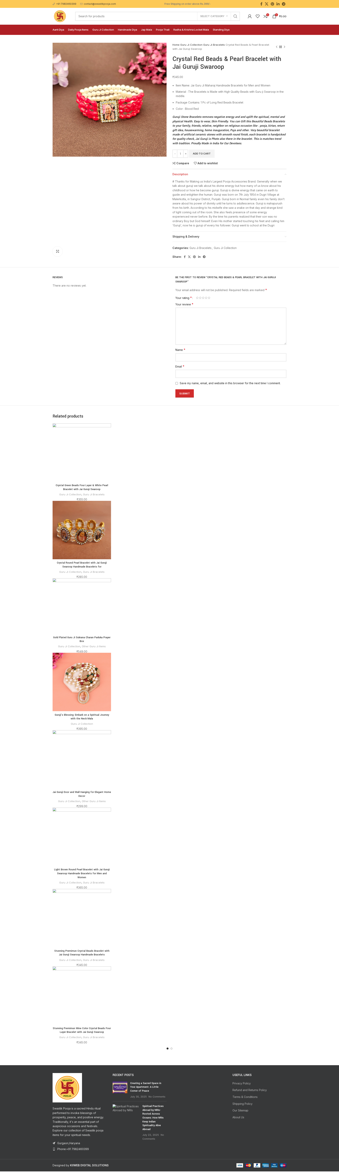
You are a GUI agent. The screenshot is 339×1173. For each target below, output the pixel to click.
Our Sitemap (240, 1110)
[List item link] (80, 1149)
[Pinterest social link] (272, 4)
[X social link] (267, 4)
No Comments (157, 1096)
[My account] (250, 16)
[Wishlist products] (258, 16)
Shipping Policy (242, 1103)
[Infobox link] (64, 4)
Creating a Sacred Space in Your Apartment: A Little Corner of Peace (145, 1087)
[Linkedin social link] (278, 4)
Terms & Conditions (245, 1097)
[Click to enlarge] (57, 251)
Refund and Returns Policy (249, 1090)
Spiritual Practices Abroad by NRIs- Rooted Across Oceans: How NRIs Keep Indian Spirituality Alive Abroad (153, 1117)
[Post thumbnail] (120, 1089)
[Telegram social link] (283, 4)
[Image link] (67, 1087)
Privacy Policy (241, 1083)
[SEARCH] (235, 16)
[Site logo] (60, 15)
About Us (238, 1117)
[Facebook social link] (261, 4)
